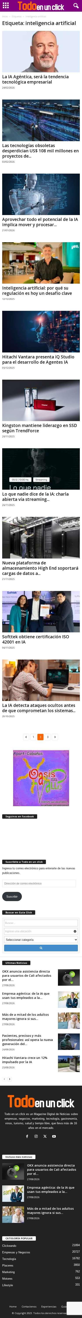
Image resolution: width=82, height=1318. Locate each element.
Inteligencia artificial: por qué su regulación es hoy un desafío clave (37, 290)
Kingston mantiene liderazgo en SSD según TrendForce (39, 428)
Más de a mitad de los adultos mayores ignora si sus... (25, 1016)
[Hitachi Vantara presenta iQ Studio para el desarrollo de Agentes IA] (41, 331)
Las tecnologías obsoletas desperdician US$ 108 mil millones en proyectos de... (40, 151)
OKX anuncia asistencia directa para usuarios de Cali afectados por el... (26, 975)
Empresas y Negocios (16, 1252)
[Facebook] (28, 1136)
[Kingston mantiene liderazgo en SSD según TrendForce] (41, 400)
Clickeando (9, 1245)
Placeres (7, 1265)
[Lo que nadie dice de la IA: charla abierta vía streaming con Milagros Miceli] (41, 469)
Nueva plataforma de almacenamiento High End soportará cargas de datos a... (40, 568)
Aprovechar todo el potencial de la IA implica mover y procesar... (40, 222)
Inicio (5, 16)
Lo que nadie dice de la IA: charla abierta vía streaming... (35, 496)
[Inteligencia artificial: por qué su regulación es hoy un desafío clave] (41, 263)
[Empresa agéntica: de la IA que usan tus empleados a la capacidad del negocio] (69, 999)
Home (13, 1306)
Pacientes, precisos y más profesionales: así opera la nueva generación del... (27, 1039)
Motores (7, 1278)
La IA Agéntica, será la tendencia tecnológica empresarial (35, 79)
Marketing (8, 1272)
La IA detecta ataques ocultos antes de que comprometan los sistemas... (38, 708)
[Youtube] (55, 1136)
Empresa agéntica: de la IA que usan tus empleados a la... (25, 995)
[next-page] (9, 1079)
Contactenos (29, 1306)
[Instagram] (37, 1136)
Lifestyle (7, 1285)
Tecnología (9, 1259)
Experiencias (48, 1306)
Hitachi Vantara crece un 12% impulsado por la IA (24, 1060)
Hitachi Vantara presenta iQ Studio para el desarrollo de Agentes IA (38, 359)
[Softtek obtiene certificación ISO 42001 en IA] (41, 611)
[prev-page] (4, 1079)
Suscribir (11, 896)
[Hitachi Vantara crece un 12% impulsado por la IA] (69, 1064)
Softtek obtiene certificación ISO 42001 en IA (35, 639)
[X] (46, 1136)
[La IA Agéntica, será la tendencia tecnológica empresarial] (41, 51)
